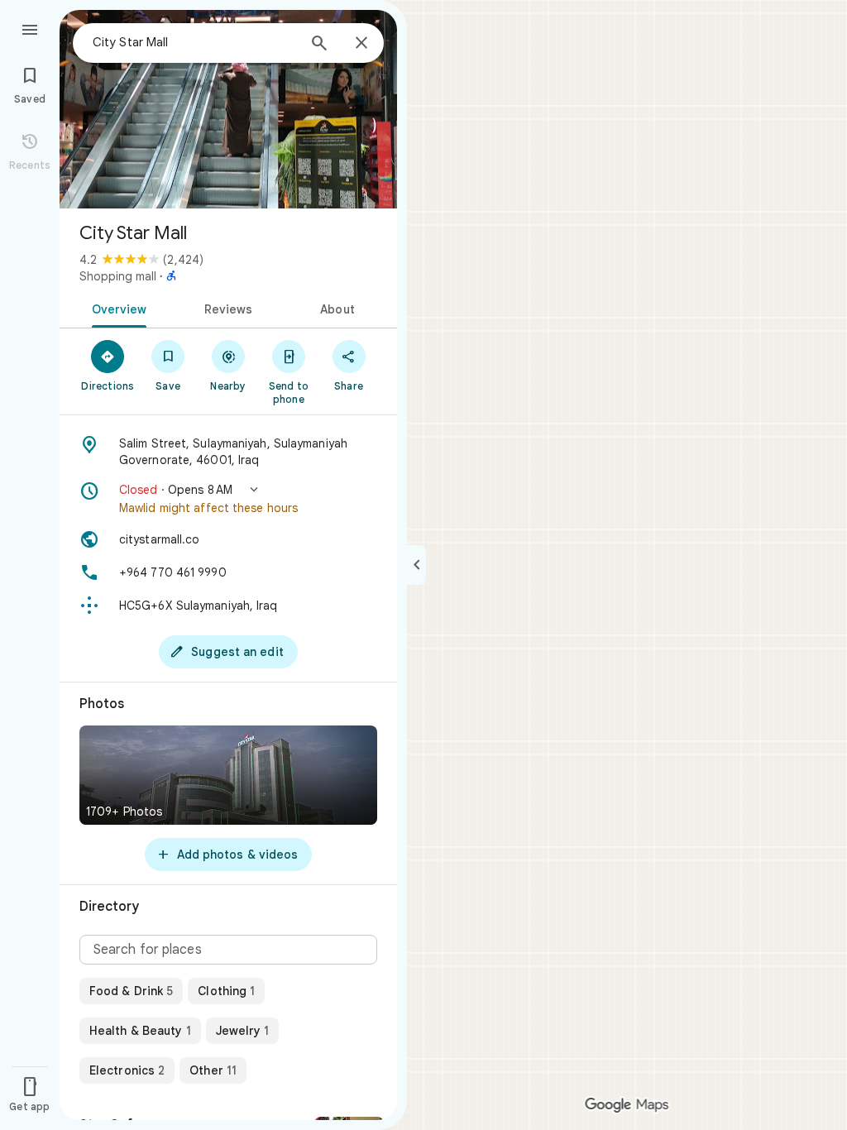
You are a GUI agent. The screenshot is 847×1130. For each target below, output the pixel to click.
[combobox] (194, 42)
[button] (228, 499)
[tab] (116, 308)
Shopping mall (117, 276)
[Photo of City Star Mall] (228, 109)
